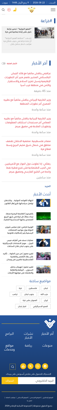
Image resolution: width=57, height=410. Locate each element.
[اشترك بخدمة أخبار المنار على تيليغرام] (45, 366)
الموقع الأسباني (22, 397)
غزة (20, 288)
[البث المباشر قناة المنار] (23, 366)
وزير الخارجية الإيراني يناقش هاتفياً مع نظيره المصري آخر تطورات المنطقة (27, 101)
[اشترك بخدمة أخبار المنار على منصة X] (30, 366)
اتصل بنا (29, 400)
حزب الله (44, 294)
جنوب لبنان (29, 294)
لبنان (46, 288)
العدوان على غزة (30, 300)
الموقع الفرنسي (35, 397)
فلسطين (33, 288)
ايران (46, 300)
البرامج (9, 333)
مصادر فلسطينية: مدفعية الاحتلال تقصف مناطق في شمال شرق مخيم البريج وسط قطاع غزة (28, 145)
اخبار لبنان (22, 306)
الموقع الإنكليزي (48, 397)
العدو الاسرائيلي (40, 306)
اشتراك (10, 380)
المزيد (48, 186)
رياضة (28, 345)
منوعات (47, 345)
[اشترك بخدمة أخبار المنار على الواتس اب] (37, 366)
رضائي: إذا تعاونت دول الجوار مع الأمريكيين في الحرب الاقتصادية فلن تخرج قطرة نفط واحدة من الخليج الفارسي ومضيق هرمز (28, 167)
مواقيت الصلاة (10, 397)
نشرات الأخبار (28, 335)
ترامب (14, 294)
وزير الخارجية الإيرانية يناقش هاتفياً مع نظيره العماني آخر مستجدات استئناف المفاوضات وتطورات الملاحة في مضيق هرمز (27, 122)
